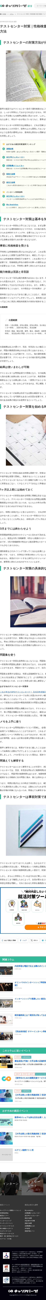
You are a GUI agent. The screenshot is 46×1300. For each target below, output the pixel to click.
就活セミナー (4, 1215)
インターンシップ (5, 1221)
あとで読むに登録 (10, 940)
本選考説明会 (4, 1213)
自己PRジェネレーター (32, 1215)
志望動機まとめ (30, 1226)
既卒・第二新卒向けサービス (9, 1236)
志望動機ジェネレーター (32, 1213)
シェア (25, 940)
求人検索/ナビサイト (6, 1228)
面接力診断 (28, 1223)
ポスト (36, 940)
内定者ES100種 (30, 1221)
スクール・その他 (5, 1239)
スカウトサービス (5, 1231)
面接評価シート (30, 1231)
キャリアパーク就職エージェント (10, 1210)
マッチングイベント (6, 1223)
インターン (11, 1183)
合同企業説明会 (5, 1218)
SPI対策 (27, 1228)
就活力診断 (28, 1218)
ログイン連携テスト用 (24, 1150)
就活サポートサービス (7, 1233)
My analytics (29, 1210)
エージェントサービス (7, 1226)
